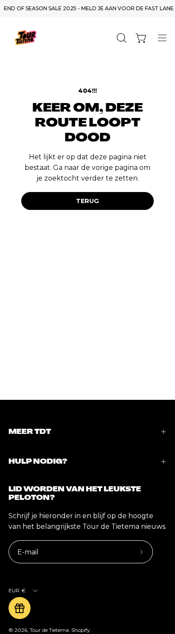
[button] (121, 38)
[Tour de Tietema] (25, 37)
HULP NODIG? (37, 461)
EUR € (16, 590)
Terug (87, 201)
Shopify (80, 630)
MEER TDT (29, 431)
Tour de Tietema (49, 630)
